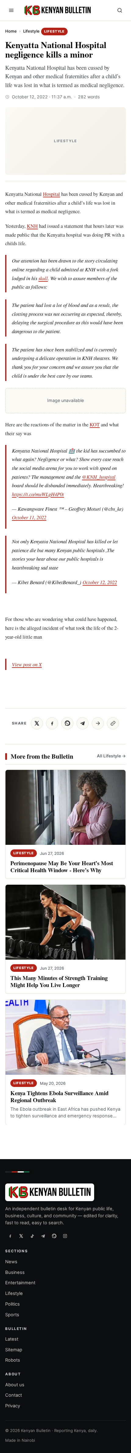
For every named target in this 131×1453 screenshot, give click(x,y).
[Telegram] (43, 1236)
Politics (12, 1304)
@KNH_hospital (98, 476)
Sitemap (13, 1349)
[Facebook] (10, 1236)
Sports (12, 1314)
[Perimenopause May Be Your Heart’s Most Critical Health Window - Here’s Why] (65, 807)
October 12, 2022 (100, 582)
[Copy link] (113, 723)
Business (15, 1272)
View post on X (27, 664)
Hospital (51, 193)
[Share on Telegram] (82, 723)
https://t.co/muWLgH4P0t (38, 494)
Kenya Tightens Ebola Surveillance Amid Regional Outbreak (59, 1096)
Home (11, 31)
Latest (11, 1339)
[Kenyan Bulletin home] (56, 10)
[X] (21, 1236)
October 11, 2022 (29, 517)
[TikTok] (32, 1236)
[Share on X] (37, 723)
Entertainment (20, 1282)
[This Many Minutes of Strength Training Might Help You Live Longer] (65, 922)
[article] (69, 318)
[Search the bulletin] (120, 10)
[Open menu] (11, 10)
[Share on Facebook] (52, 723)
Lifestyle (31, 31)
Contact (13, 1395)
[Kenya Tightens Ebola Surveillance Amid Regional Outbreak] (65, 1037)
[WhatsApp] (54, 1236)
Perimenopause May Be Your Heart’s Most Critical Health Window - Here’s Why (61, 866)
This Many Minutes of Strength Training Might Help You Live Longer (59, 981)
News (11, 1261)
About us (14, 1384)
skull (43, 278)
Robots (12, 1360)
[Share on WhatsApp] (67, 723)
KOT (95, 424)
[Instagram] (65, 1236)
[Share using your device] (98, 723)
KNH (32, 225)
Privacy (12, 1406)
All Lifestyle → (111, 755)
